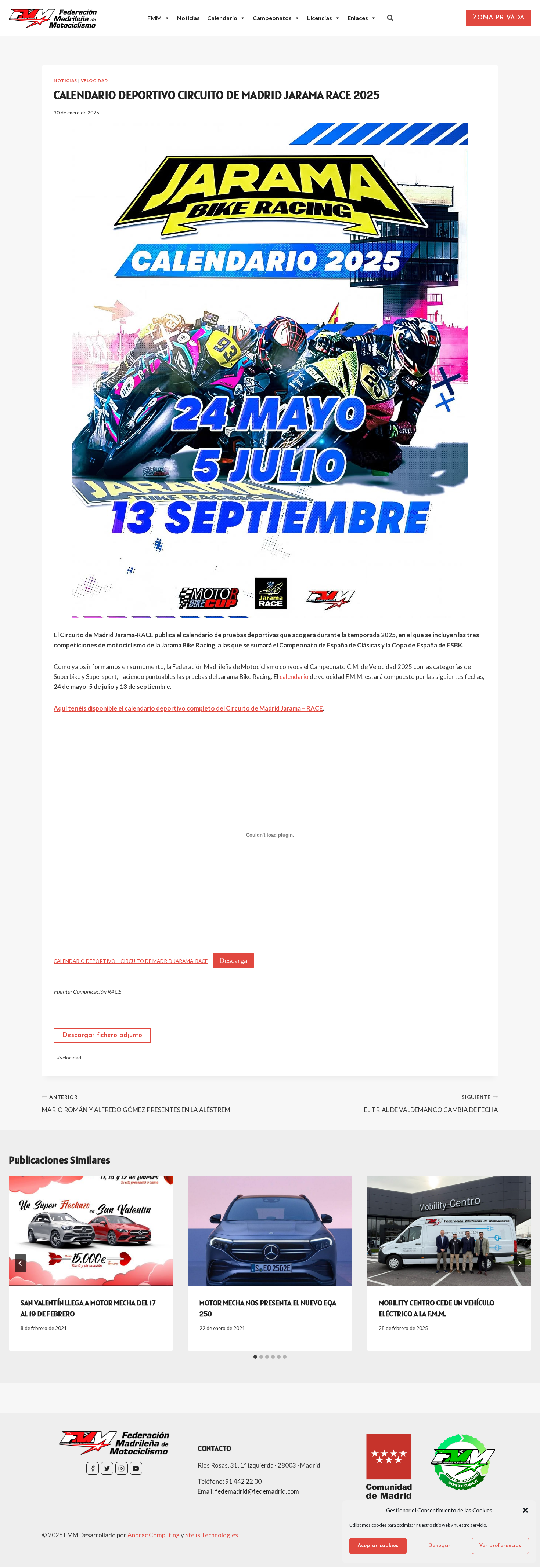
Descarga (233, 960)
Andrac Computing (153, 1535)
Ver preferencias (500, 1546)
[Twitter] (107, 1468)
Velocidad (94, 80)
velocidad (69, 1057)
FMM (154, 17)
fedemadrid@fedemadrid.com (257, 1491)
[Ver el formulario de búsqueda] (390, 18)
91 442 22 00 (243, 1481)
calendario (294, 676)
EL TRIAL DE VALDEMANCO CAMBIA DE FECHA (431, 1104)
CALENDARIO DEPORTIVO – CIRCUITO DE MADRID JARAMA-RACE (131, 961)
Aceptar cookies (378, 1546)
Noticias (188, 17)
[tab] (255, 1357)
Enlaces (358, 17)
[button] (525, 1510)
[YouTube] (136, 1468)
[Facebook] (92, 1468)
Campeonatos (272, 17)
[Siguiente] (519, 1263)
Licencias (319, 17)
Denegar (439, 1546)
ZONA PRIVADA (498, 18)
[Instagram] (121, 1468)
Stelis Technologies (211, 1535)
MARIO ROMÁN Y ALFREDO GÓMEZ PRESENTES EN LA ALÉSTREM (136, 1104)
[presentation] (91, 1231)
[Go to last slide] (20, 1263)
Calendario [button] (222, 17)
